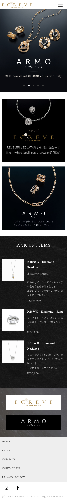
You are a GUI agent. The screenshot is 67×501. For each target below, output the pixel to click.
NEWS (6, 441)
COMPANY (9, 459)
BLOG (6, 450)
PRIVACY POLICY (13, 477)
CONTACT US (11, 468)
